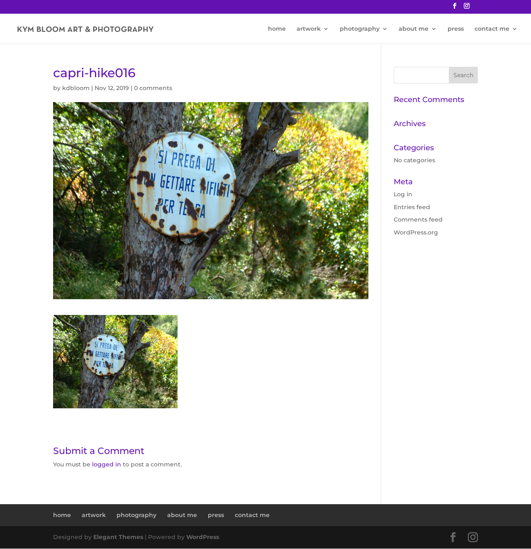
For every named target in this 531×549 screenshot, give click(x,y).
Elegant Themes (118, 537)
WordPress (202, 537)
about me (414, 29)
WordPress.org (416, 232)
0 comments (153, 88)
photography (360, 29)
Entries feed (412, 207)
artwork (309, 29)
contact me (492, 29)
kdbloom (76, 88)
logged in (106, 464)
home (277, 29)
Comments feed (418, 219)
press (456, 29)
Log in (403, 194)
